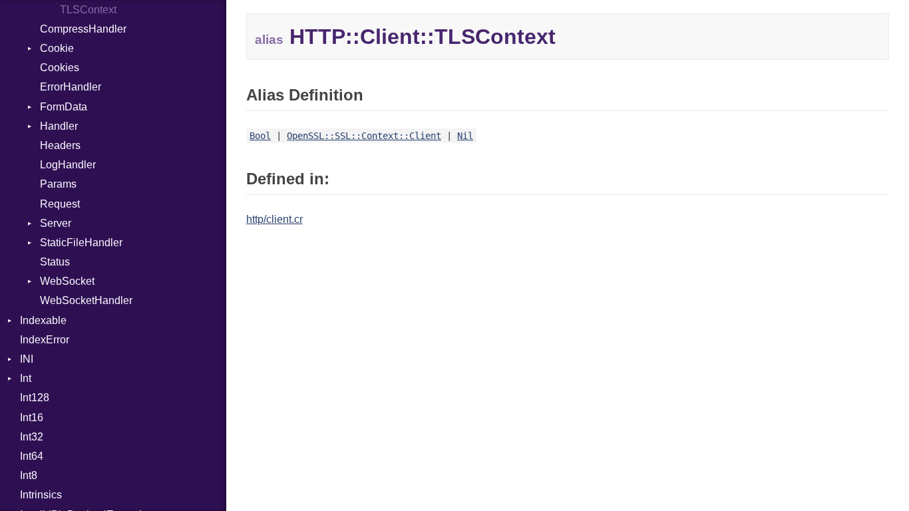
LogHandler (68, 164)
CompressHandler (83, 29)
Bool (260, 135)
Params (58, 184)
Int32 (31, 436)
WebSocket (67, 281)
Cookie (57, 48)
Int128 (34, 397)
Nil (465, 135)
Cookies (59, 67)
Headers (60, 145)
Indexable (43, 320)
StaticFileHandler (81, 242)
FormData (63, 106)
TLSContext (88, 9)
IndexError (44, 339)
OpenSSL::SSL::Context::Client (364, 135)
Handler (59, 126)
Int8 (28, 475)
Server (55, 223)
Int (25, 378)
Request (60, 204)
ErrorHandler (70, 86)
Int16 (31, 417)
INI (26, 359)
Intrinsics (41, 494)
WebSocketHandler (86, 300)
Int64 (31, 456)
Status (55, 261)
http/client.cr (274, 219)
